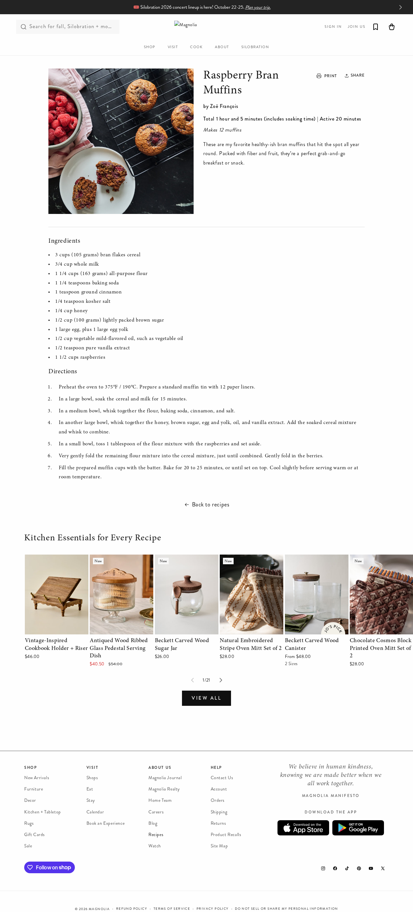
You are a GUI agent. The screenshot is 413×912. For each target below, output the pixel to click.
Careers (156, 812)
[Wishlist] (375, 26)
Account (219, 789)
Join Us (357, 26)
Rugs (29, 823)
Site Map (219, 846)
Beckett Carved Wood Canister (309, 563)
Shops (92, 778)
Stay (90, 801)
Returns (218, 823)
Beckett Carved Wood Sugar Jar (186, 563)
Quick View (56, 628)
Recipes (155, 835)
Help (216, 767)
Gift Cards (34, 835)
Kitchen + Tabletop (42, 812)
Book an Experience (105, 823)
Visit (92, 767)
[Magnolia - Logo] (206, 26)
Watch (154, 846)
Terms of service (172, 908)
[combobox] (67, 27)
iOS (303, 827)
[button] (355, 76)
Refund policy (131, 908)
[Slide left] (192, 680)
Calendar (95, 812)
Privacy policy (212, 908)
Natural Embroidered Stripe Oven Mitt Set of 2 (250, 563)
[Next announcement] (400, 7)
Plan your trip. (258, 7)
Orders (218, 801)
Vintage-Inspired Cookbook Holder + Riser (55, 563)
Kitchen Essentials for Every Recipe (93, 538)
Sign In (333, 26)
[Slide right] (221, 680)
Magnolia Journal (165, 778)
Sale (28, 846)
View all (206, 698)
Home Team (160, 801)
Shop (30, 767)
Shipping (219, 812)
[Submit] (23, 27)
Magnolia (99, 909)
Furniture (33, 789)
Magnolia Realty (164, 789)
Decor (30, 801)
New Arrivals (36, 778)
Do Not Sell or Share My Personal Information (286, 908)
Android (358, 827)
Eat (89, 789)
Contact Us (222, 778)
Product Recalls (226, 835)
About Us (160, 767)
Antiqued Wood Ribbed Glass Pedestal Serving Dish (120, 563)
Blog (152, 823)
